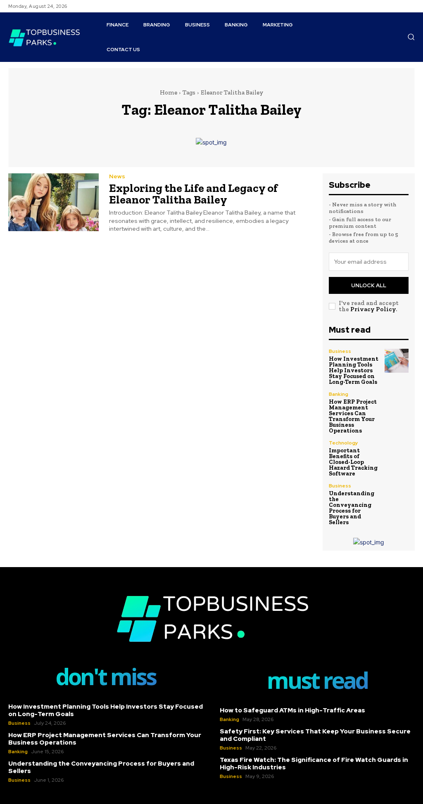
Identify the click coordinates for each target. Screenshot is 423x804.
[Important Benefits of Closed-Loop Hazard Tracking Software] (397, 452)
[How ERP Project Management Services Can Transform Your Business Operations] (397, 404)
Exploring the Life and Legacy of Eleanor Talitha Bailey (193, 193)
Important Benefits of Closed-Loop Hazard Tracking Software (353, 462)
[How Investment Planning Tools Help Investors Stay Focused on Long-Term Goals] (397, 361)
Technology (343, 442)
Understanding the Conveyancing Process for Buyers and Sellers (351, 508)
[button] (411, 36)
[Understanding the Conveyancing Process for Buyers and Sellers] (397, 495)
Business (340, 351)
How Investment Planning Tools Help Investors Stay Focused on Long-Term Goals (353, 370)
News (117, 176)
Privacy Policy (373, 309)
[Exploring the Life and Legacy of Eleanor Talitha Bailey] (53, 202)
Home (168, 92)
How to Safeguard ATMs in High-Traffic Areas (292, 710)
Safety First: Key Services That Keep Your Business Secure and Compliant (315, 735)
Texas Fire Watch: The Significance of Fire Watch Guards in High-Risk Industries (314, 763)
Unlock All (368, 285)
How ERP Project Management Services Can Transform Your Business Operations (353, 416)
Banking (338, 394)
